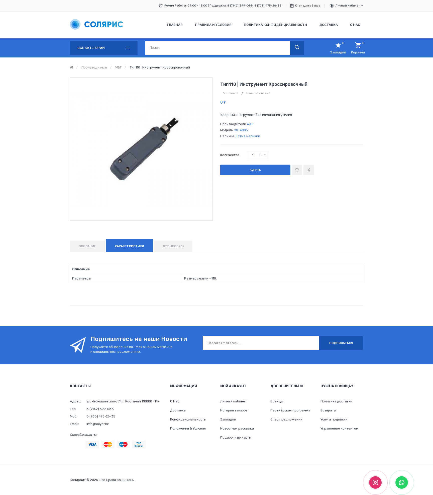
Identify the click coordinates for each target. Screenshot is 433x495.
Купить (255, 170)
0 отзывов (230, 93)
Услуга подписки (334, 419)
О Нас (174, 401)
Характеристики (129, 246)
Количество (229, 155)
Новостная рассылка (237, 428)
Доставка (178, 410)
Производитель (94, 67)
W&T (118, 67)
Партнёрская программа (290, 410)
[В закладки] (297, 170)
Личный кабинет (348, 5)
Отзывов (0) (173, 246)
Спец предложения (286, 419)
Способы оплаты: (83, 435)
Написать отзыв (258, 93)
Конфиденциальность (188, 419)
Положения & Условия (188, 428)
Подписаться (341, 343)
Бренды (276, 401)
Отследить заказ (307, 5)
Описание (87, 246)
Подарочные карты (235, 437)
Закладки (228, 419)
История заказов (234, 410)
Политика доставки (336, 401)
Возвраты (328, 410)
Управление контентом (339, 428)
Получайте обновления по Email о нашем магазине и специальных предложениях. (131, 349)
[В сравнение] (308, 170)
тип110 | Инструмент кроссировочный (160, 67)
